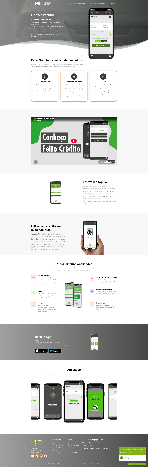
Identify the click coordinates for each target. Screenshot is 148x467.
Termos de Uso (73, 452)
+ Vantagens (97, 3)
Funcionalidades (82, 3)
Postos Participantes (74, 445)
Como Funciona (73, 3)
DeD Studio (98, 463)
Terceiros (57, 452)
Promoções (90, 3)
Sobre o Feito (72, 443)
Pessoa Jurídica (59, 445)
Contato (111, 3)
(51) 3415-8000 (88, 446)
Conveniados (104, 3)
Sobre (67, 3)
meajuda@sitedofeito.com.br (92, 443)
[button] (66, 425)
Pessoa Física (58, 443)
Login (115, 3)
